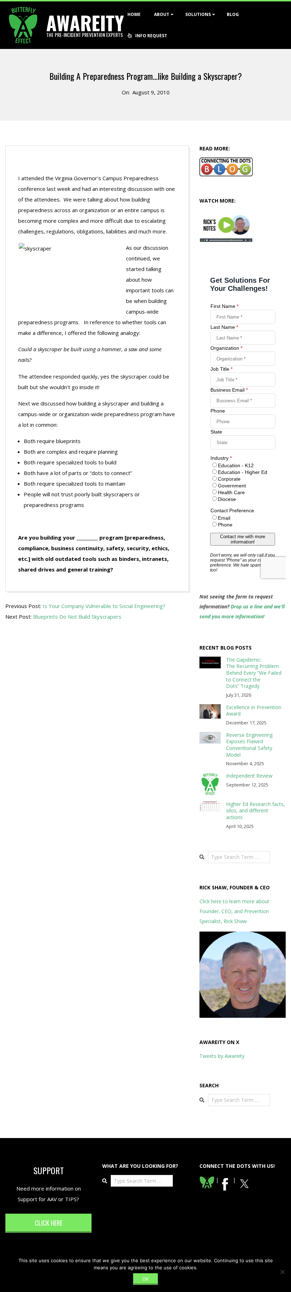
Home (134, 14)
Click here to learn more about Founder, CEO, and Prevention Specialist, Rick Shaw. (234, 911)
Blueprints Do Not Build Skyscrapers (77, 616)
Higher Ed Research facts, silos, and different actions (255, 811)
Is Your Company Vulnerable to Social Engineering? (104, 605)
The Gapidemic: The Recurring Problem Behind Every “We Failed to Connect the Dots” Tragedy (253, 673)
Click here (48, 1222)
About (161, 14)
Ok (145, 1279)
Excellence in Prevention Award (253, 710)
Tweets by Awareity (222, 1056)
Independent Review (249, 775)
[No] (282, 1271)
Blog (233, 14)
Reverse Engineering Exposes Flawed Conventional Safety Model (249, 744)
